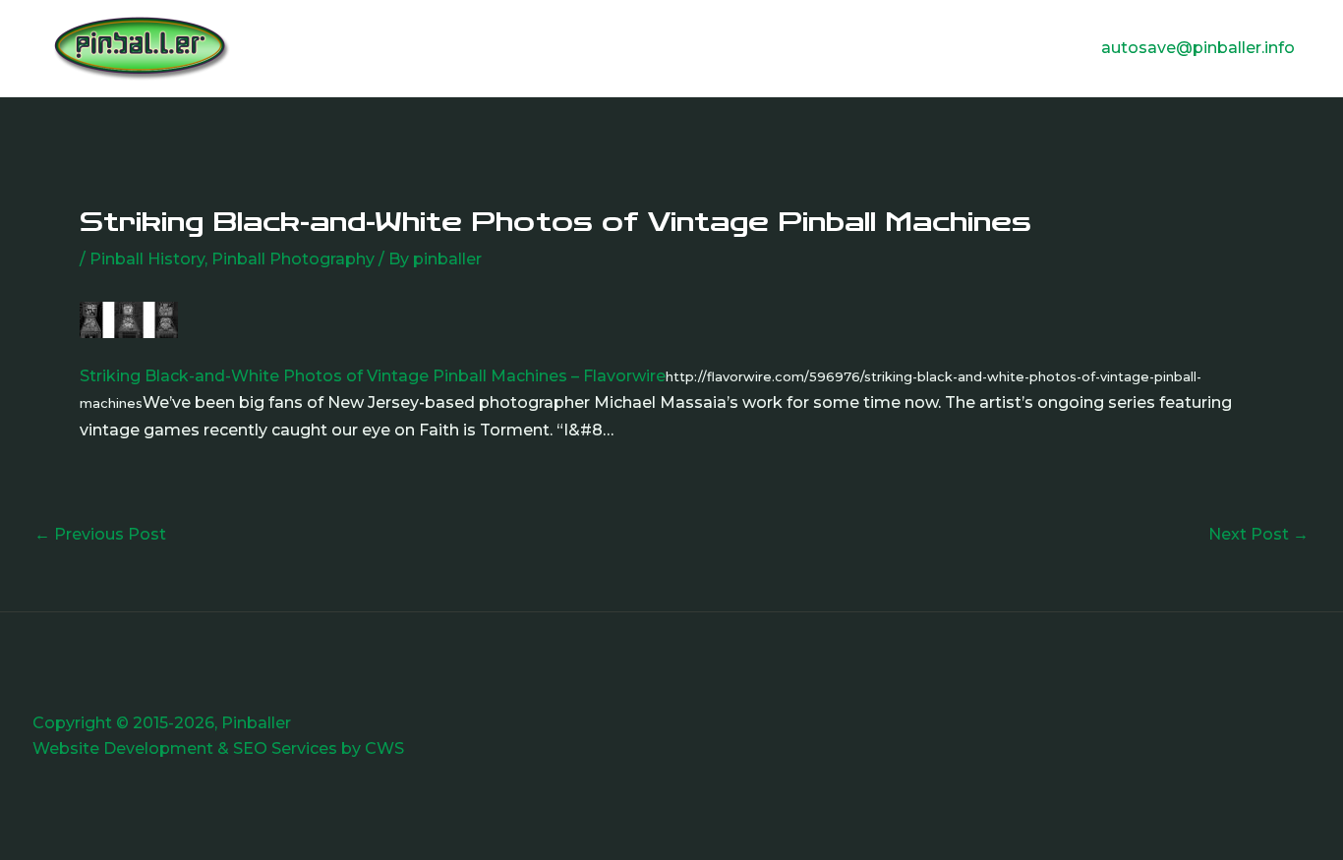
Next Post (1258, 535)
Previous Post (100, 535)
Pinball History (146, 259)
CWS (384, 748)
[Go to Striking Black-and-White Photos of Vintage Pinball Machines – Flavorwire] (129, 319)
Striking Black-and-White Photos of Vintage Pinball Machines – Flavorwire (373, 376)
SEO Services (285, 748)
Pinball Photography (293, 259)
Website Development (122, 748)
